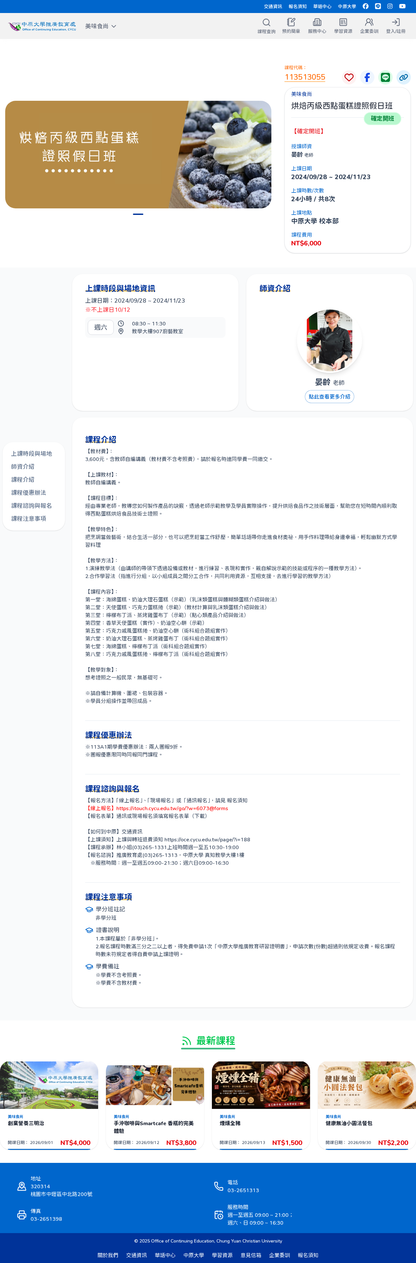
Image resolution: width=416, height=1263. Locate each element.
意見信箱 (250, 1255)
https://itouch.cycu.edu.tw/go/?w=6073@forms (172, 808)
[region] (138, 154)
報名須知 (298, 6)
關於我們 (108, 1255)
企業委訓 (279, 1255)
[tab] (138, 214)
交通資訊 (273, 6)
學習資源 (222, 1255)
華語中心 (322, 6)
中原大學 (347, 6)
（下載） (199, 816)
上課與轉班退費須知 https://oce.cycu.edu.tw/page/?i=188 (183, 839)
